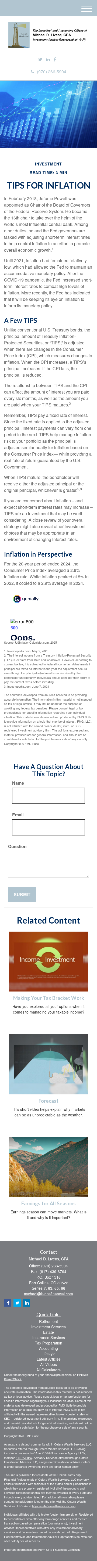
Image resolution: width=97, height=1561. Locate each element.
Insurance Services (48, 1337)
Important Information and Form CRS (28, 1549)
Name (18, 783)
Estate (48, 1332)
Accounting (48, 1348)
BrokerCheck (13, 1379)
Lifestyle (48, 1353)
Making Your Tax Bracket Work (48, 998)
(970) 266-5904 (51, 72)
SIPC (28, 1457)
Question (17, 846)
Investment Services (48, 1326)
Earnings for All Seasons (48, 1203)
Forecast (48, 1101)
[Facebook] (55, 59)
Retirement (48, 1321)
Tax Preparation (48, 1343)
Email (17, 815)
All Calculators (48, 1369)
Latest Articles (49, 1359)
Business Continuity (68, 1549)
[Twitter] (40, 59)
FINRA (20, 1457)
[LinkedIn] (48, 59)
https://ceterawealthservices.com (53, 1506)
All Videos (48, 1364)
